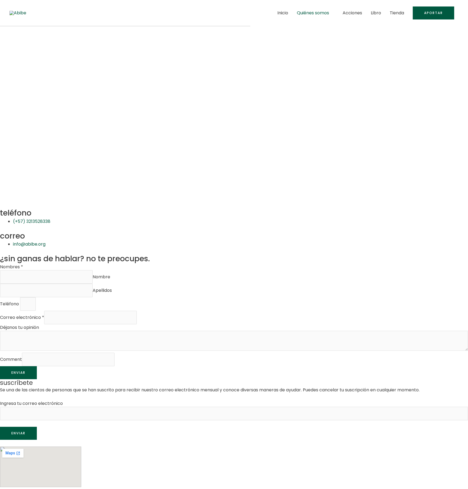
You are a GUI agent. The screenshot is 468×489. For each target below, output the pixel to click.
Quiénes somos (313, 13)
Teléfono (10, 304)
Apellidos (102, 290)
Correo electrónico (22, 317)
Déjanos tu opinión (19, 327)
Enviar (18, 372)
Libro (376, 13)
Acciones (352, 13)
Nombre (101, 277)
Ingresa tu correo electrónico (31, 403)
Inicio (282, 13)
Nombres (11, 267)
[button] (433, 12)
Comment (11, 359)
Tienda (397, 13)
